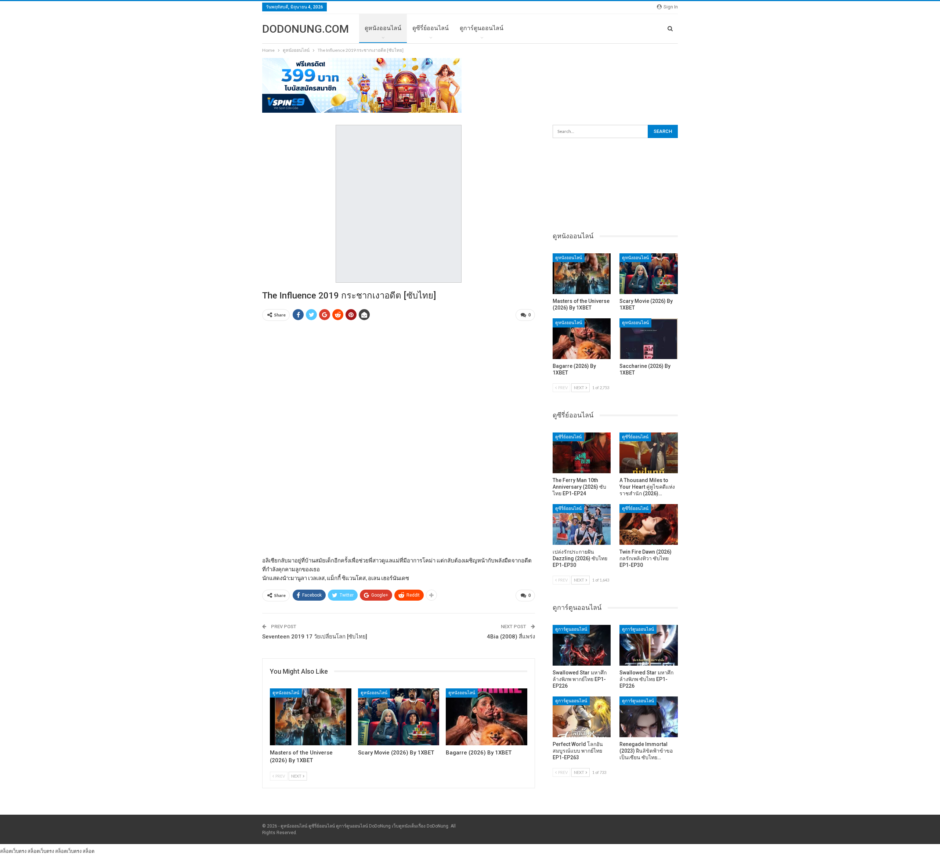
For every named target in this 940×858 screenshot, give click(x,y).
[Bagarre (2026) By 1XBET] (486, 716)
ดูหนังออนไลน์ (383, 28)
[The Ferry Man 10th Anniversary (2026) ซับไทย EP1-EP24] (582, 452)
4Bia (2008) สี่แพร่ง (511, 636)
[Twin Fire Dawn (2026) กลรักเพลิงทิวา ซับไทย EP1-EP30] (648, 524)
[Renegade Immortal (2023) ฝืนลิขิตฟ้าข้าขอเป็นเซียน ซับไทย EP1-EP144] (648, 716)
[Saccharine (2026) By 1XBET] (648, 338)
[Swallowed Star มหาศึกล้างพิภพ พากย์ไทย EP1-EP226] (582, 645)
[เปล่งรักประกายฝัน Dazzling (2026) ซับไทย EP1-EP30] (582, 524)
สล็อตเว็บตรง (13, 851)
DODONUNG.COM (305, 28)
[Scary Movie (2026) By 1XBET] (399, 716)
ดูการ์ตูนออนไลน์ (481, 28)
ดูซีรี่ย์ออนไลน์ (430, 28)
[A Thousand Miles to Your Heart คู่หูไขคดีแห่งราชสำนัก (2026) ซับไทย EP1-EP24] (648, 452)
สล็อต (88, 851)
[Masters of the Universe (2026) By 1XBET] (310, 716)
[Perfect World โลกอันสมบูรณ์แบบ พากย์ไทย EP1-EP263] (582, 716)
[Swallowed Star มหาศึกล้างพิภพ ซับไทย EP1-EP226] (648, 645)
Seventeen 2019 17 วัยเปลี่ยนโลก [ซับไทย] (314, 636)
